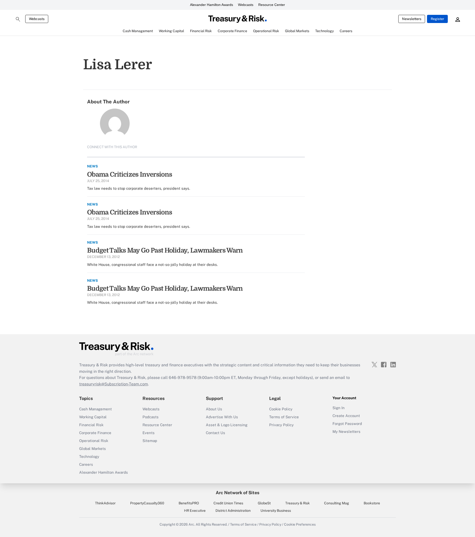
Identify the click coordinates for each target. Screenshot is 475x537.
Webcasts (245, 5)
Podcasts (150, 417)
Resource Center (271, 5)
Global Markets (92, 448)
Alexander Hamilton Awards (211, 5)
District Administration (233, 511)
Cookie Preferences (300, 524)
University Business (276, 511)
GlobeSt (264, 503)
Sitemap (149, 441)
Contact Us (215, 433)
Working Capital (93, 417)
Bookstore (372, 503)
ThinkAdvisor (105, 503)
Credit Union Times (228, 503)
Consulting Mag (336, 503)
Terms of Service (284, 417)
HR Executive (195, 511)
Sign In (338, 408)
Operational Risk (93, 441)
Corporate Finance (95, 433)
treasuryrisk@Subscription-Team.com (113, 384)
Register (437, 19)
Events (148, 433)
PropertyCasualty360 (147, 503)
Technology (89, 456)
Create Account (346, 416)
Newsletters (411, 19)
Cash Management (95, 409)
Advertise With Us (222, 417)
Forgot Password (347, 423)
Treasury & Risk (297, 503)
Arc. (192, 524)
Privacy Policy (281, 425)
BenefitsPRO (189, 503)
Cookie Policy (280, 409)
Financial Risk (91, 425)
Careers (86, 464)
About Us (214, 409)
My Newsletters (346, 431)
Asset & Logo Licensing (226, 425)
